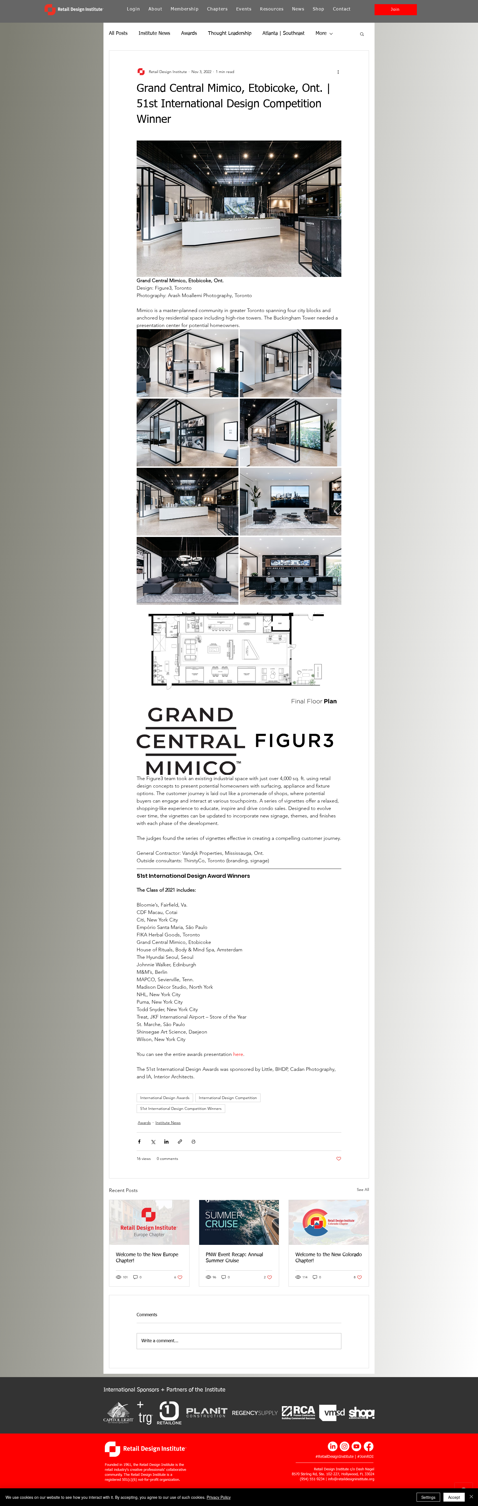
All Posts (118, 33)
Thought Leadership (229, 33)
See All (363, 1189)
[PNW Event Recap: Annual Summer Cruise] (239, 1222)
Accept (454, 1497)
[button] (185, 9)
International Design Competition (228, 1097)
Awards (189, 33)
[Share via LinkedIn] (166, 1141)
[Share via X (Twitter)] (152, 1141)
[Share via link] (180, 1141)
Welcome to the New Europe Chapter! (147, 1257)
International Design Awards (164, 1097)
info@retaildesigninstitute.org (351, 1479)
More (321, 33)
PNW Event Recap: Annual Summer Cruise (234, 1257)
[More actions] (338, 71)
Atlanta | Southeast (284, 33)
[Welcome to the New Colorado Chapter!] (329, 1222)
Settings (428, 1497)
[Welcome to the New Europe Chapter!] (149, 1222)
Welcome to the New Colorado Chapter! (328, 1257)
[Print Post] (193, 1141)
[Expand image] (187, 363)
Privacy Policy (219, 1497)
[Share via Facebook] (139, 1141)
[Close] (471, 1497)
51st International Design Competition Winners (181, 1108)
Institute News (154, 33)
